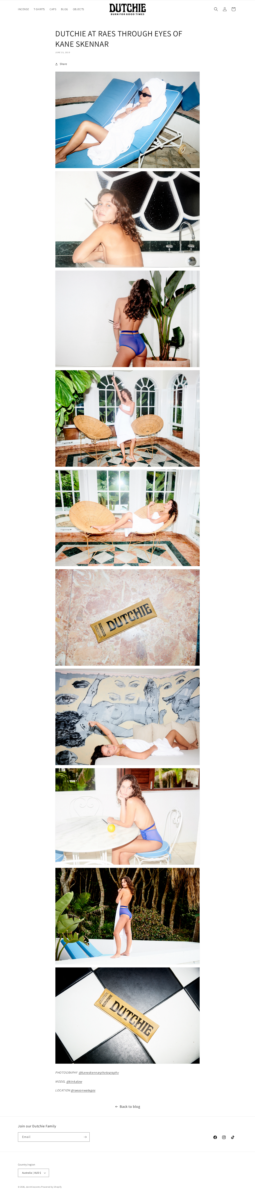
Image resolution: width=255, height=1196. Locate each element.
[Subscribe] (85, 1137)
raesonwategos (84, 1090)
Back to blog (130, 1106)
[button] (216, 9)
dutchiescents (33, 1186)
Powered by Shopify (51, 1186)
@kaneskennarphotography (99, 1072)
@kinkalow (74, 1081)
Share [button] (63, 64)
